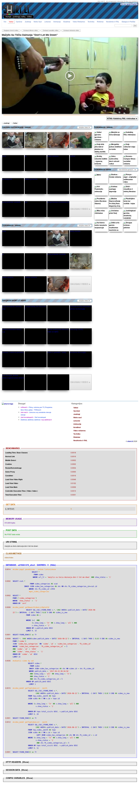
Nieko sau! (38, 22)
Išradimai (66, 22)
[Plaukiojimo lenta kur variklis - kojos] (130, 201)
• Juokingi (6, 123)
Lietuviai (47, 22)
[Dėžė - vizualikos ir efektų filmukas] (130, 189)
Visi (5, 22)
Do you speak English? (129, 4)
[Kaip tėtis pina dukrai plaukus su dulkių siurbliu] (101, 149)
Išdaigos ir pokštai (128, 22)
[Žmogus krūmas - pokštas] (130, 225)
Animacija (57, 22)
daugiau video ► (84, 127)
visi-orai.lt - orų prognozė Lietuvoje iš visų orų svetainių (117, 1)
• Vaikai (14, 123)
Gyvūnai (19, 22)
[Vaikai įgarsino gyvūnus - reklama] (101, 136)
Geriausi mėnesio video (71, 30)
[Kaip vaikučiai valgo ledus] (130, 147)
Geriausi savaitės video (50, 30)
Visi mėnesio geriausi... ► (127, 169)
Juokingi (28, 22)
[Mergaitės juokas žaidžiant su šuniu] (115, 147)
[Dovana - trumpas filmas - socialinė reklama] (130, 161)
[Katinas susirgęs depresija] (115, 189)
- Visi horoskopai (33, 417)
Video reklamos (79, 22)
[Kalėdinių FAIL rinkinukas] (130, 134)
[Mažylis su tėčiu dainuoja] (115, 134)
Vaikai (11, 22)
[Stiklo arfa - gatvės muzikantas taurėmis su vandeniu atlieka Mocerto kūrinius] (115, 230)
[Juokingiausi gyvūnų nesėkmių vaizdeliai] (130, 215)
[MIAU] (98, 175)
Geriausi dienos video (30, 30)
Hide (53, 565)
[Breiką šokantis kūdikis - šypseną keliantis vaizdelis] (101, 162)
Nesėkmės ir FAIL (112, 22)
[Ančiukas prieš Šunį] (115, 212)
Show (25, 762)
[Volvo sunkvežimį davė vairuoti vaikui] (115, 161)
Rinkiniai (100, 22)
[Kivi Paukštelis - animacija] (101, 189)
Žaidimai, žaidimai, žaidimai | (36, 420)
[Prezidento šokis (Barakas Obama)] (101, 201)
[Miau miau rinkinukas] (101, 212)
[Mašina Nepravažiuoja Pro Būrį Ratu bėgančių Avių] (115, 203)
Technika (91, 22)
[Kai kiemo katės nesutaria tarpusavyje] (101, 225)
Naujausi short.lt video (11, 30)
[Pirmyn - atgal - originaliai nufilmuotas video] (130, 179)
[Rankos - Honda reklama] (115, 176)
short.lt (130, 441)
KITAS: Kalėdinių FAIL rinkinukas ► (122, 118)
